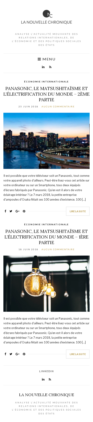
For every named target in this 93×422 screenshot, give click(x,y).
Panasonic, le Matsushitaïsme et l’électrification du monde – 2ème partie (46, 94)
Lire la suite (78, 211)
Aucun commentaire (58, 106)
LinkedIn (46, 371)
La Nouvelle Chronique (46, 394)
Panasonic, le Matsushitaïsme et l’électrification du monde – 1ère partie (46, 236)
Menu (48, 59)
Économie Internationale (46, 81)
